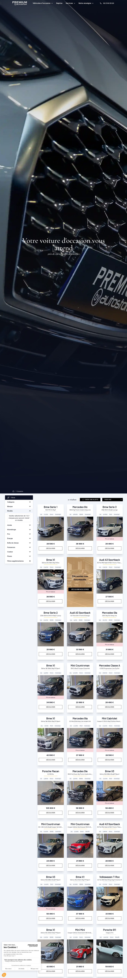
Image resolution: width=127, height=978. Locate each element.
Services (69, 3)
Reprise (59, 3)
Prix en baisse (109, 539)
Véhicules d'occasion (41, 3)
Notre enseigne (85, 3)
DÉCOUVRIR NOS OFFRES (80, 589)
